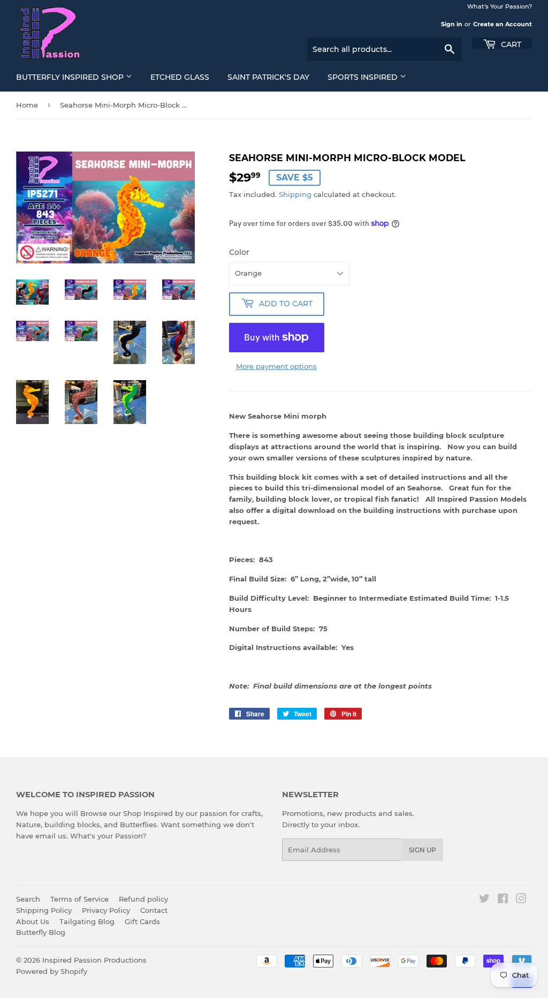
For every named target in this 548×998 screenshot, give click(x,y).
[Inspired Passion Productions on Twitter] (484, 900)
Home (27, 105)
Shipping (295, 194)
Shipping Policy (44, 910)
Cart (510, 43)
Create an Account (502, 24)
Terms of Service (79, 899)
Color (239, 252)
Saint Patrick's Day (268, 77)
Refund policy (143, 899)
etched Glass (179, 77)
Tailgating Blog (87, 921)
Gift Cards (142, 921)
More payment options (276, 366)
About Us (32, 921)
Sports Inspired (364, 77)
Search (28, 899)
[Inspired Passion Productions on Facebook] (502, 900)
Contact (154, 910)
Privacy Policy (106, 910)
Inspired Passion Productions (94, 960)
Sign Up (422, 850)
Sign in (451, 24)
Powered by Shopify (51, 971)
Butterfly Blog (40, 932)
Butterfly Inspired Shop (71, 77)
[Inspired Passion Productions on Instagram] (521, 900)
